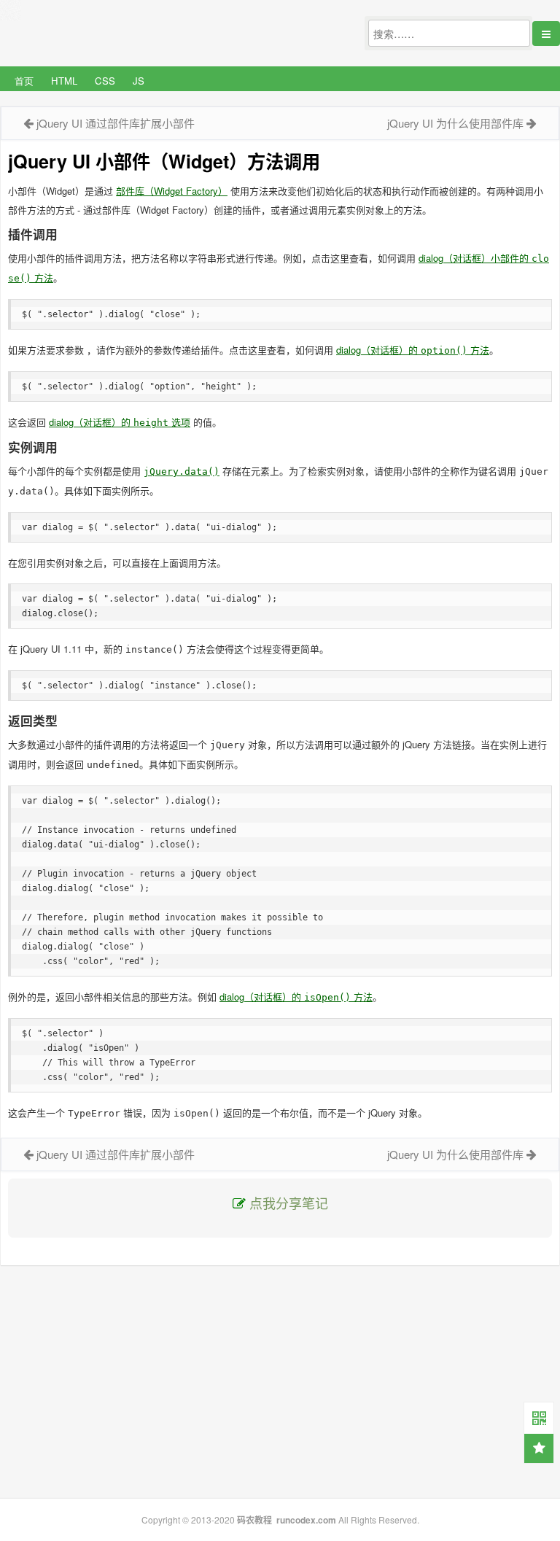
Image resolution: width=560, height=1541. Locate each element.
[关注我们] (538, 1417)
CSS (105, 81)
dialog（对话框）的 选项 (119, 422)
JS (138, 81)
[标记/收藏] (538, 1448)
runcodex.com (306, 1519)
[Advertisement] (280, 1382)
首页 (24, 81)
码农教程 (254, 1519)
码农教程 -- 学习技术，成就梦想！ (109, 34)
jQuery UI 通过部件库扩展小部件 (115, 123)
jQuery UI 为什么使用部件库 (455, 123)
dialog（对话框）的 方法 (412, 350)
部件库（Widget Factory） (172, 191)
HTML (64, 81)
